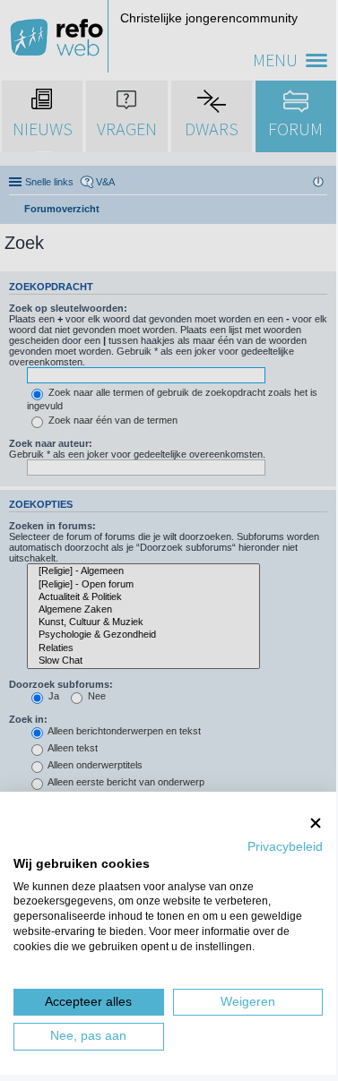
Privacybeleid (285, 847)
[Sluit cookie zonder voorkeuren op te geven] (315, 822)
